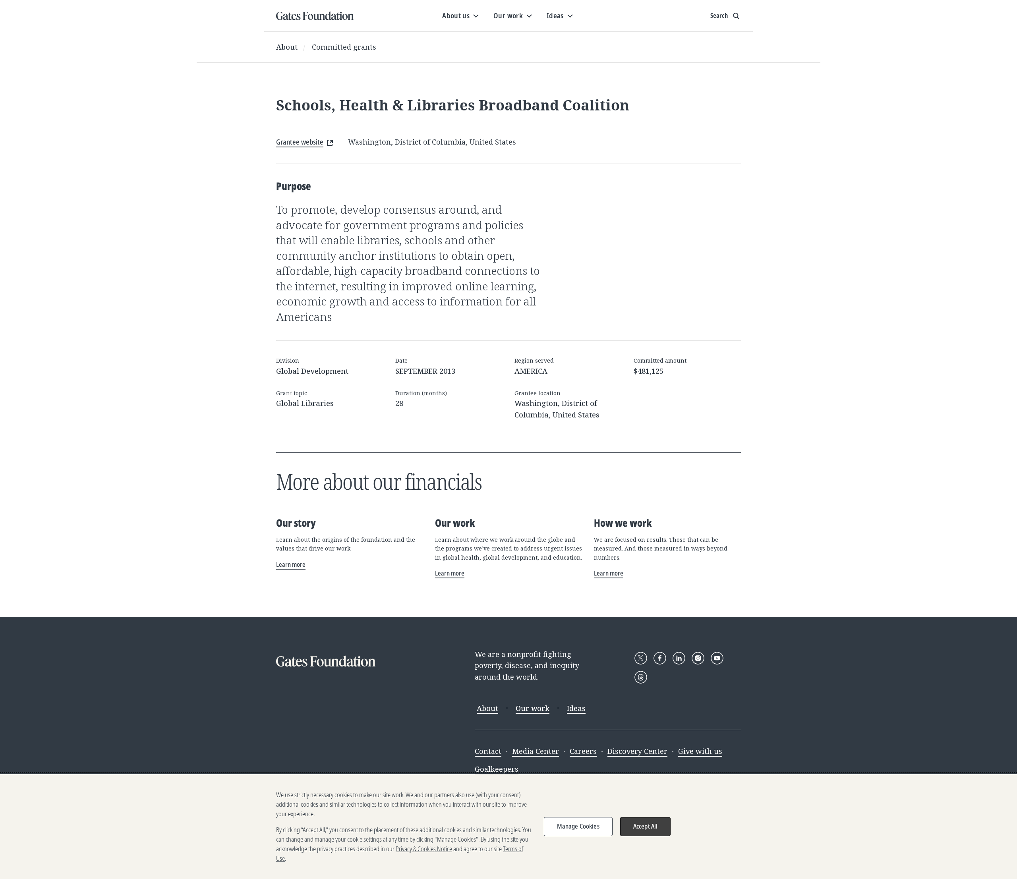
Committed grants (344, 47)
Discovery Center (637, 751)
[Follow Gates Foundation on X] (641, 658)
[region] (508, 826)
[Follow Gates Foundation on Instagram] (698, 658)
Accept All (645, 826)
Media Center (535, 751)
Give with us (700, 751)
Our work (532, 708)
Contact (488, 751)
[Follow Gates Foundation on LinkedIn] (679, 658)
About (287, 47)
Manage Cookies (578, 826)
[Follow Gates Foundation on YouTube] (717, 658)
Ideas (576, 708)
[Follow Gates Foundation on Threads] (641, 677)
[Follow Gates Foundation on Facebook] (660, 658)
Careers (583, 751)
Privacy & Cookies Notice (424, 848)
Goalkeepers (496, 769)
